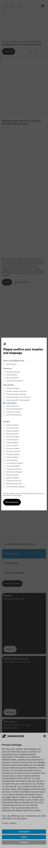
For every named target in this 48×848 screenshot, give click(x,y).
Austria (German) (12, 428)
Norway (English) (12, 475)
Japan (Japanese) (12, 406)
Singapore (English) (13, 412)
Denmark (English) (13, 437)
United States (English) (14, 381)
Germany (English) (13, 448)
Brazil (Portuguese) (13, 372)
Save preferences (12, 502)
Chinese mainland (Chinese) (16, 391)
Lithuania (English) (13, 466)
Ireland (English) (12, 457)
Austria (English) (12, 425)
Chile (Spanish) (11, 375)
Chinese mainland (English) (16, 394)
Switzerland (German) (14, 484)
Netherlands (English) (14, 472)
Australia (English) (13, 388)
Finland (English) (12, 443)
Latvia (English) (11, 460)
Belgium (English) (12, 431)
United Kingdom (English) (15, 487)
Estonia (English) (12, 440)
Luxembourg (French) (14, 469)
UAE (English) (11, 364)
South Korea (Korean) (14, 415)
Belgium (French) (12, 434)
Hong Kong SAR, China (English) (18, 400)
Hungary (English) (12, 454)
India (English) (11, 403)
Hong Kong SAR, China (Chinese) (18, 397)
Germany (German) (13, 451)
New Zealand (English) (14, 409)
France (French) (12, 445)
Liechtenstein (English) (14, 463)
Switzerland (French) (13, 481)
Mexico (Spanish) (12, 378)
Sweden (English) (12, 478)
